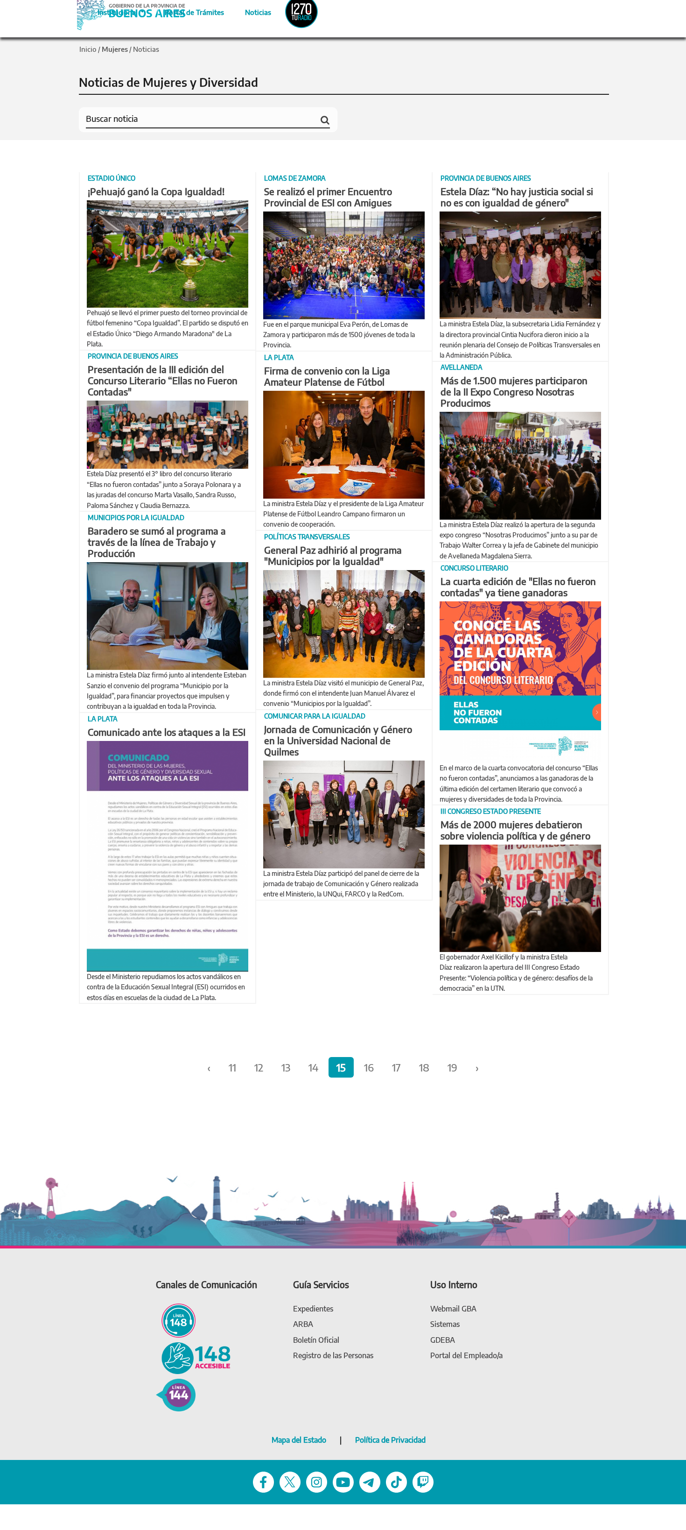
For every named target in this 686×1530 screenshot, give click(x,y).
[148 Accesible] (193, 1357)
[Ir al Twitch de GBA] (423, 1481)
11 (232, 1067)
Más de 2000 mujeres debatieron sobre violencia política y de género (515, 829)
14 (313, 1067)
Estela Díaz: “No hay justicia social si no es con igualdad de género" (517, 196)
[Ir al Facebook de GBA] (263, 1481)
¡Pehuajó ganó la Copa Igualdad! (156, 191)
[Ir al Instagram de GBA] (316, 1481)
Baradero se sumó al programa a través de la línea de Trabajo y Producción (157, 542)
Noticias (250, 10)
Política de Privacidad (390, 1440)
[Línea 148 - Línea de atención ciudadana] (176, 1320)
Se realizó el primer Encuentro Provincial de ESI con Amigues (328, 196)
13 (285, 1067)
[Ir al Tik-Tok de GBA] (396, 1481)
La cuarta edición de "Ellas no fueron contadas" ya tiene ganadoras (518, 586)
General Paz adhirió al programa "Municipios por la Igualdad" (333, 555)
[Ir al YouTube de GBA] (343, 1481)
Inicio (88, 49)
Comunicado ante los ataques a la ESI (166, 732)
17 (396, 1067)
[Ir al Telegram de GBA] (369, 1481)
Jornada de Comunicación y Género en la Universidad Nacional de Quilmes (338, 740)
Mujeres (115, 49)
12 (258, 1067)
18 (424, 1067)
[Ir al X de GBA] (290, 1481)
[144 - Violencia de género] (176, 1394)
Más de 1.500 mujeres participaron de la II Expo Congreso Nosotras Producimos (514, 391)
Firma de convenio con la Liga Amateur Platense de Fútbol (327, 376)
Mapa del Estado (299, 1440)
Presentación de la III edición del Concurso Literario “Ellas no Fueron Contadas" (163, 380)
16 (369, 1067)
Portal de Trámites (189, 10)
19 (452, 1067)
